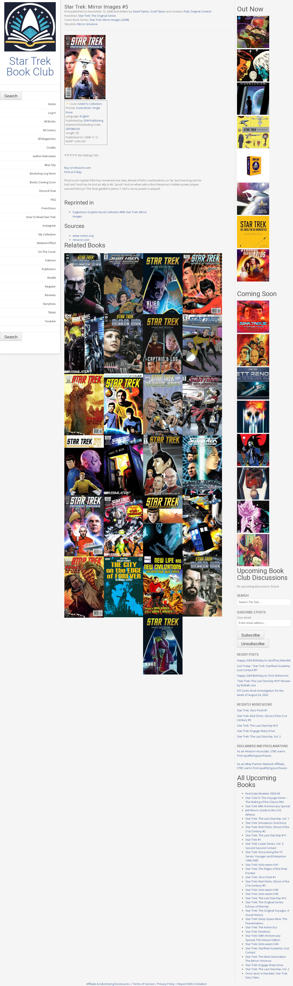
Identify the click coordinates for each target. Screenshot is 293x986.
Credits (51, 147)
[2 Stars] (68, 155)
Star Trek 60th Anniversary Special (267, 806)
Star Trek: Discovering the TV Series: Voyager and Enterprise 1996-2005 (265, 856)
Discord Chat (47, 191)
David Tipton (141, 11)
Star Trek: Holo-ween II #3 (261, 894)
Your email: (244, 617)
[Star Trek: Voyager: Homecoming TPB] (253, 114)
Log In (52, 113)
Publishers (49, 269)
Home (52, 104)
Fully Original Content (197, 11)
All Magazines (47, 139)
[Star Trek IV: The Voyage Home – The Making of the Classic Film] (253, 332)
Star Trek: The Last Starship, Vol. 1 (267, 818)
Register (50, 286)
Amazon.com (81, 240)
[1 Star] (65, 155)
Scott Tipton (158, 11)
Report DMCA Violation (192, 984)
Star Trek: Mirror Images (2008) (109, 20)
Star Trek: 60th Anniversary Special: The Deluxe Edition (263, 938)
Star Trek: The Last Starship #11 (265, 835)
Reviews (50, 295)
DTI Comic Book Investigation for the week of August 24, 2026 (260, 693)
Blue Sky (50, 165)
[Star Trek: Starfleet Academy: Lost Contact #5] (253, 47)
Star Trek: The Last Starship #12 (257, 725)
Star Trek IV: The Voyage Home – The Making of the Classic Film (266, 800)
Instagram (49, 225)
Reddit (51, 278)
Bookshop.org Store (43, 173)
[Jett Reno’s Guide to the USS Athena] (253, 398)
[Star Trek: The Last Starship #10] (253, 80)
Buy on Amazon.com (77, 168)
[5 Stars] (76, 155)
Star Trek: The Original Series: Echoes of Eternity (264, 904)
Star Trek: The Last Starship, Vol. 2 (259, 736)
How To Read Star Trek (41, 217)
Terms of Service (143, 984)
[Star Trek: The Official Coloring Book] (253, 214)
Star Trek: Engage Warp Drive (256, 731)
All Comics (49, 130)
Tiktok (52, 312)
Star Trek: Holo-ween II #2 (261, 890)
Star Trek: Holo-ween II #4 (261, 944)
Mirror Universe (87, 24)
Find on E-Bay (73, 172)
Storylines (49, 304)
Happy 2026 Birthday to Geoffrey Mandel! (264, 660)
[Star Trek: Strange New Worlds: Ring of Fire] (253, 280)
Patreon (50, 260)
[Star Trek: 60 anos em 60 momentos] (253, 247)
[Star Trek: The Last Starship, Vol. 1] (253, 432)
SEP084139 (73, 129)
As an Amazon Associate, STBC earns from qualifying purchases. (261, 753)
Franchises (49, 208)
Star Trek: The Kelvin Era (261, 927)
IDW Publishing (93, 120)
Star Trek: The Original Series (97, 16)
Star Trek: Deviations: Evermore (265, 823)
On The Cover (47, 252)
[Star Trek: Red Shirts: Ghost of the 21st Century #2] (253, 498)
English (84, 116)
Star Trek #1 (253, 839)
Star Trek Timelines (257, 931)
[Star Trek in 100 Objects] (253, 147)
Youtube (50, 321)
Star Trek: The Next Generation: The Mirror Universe (265, 959)
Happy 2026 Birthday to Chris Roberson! (262, 675)
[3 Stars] (70, 155)
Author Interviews (44, 156)
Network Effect (46, 243)
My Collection (47, 234)
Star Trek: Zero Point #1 (252, 710)
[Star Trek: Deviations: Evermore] (253, 465)
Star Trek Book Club (30, 66)
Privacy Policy (166, 984)
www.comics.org (83, 236)
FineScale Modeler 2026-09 (262, 793)
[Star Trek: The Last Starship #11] (253, 532)
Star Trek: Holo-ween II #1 (261, 865)
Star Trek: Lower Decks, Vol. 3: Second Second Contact (264, 846)
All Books (50, 121)
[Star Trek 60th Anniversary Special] (253, 365)
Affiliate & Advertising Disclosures (108, 984)
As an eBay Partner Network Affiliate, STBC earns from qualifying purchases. (262, 766)
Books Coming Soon (43, 182)
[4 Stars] (73, 155)
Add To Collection (91, 104)
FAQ (53, 200)
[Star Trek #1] (253, 565)
